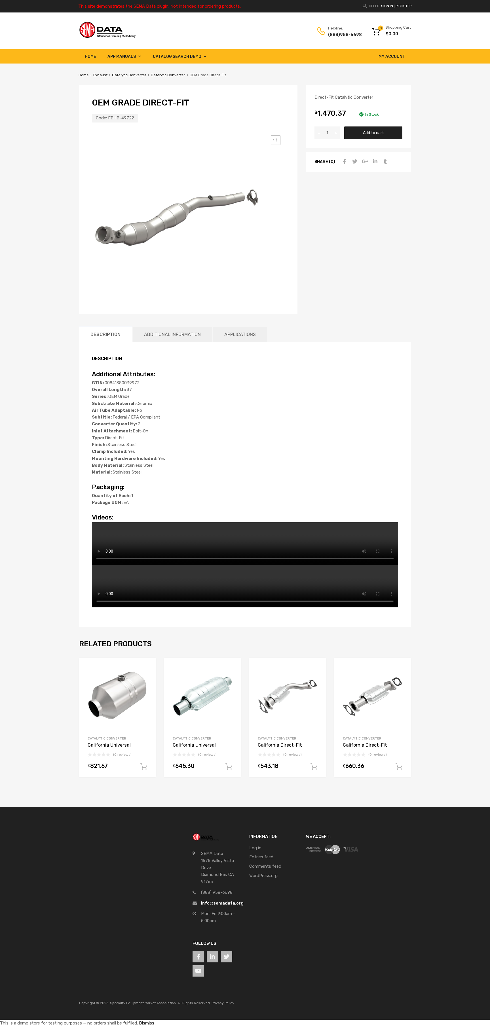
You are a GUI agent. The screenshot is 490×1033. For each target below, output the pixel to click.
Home (90, 56)
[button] (275, 140)
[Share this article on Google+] (364, 161)
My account (392, 56)
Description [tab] (105, 334)
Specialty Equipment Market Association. (143, 1003)
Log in (255, 847)
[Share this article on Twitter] (354, 161)
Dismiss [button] (146, 1023)
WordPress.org (263, 875)
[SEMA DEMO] (107, 36)
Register (404, 6)
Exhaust (100, 75)
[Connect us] (198, 956)
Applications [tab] (240, 334)
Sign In (387, 6)
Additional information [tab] (172, 334)
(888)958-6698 (342, 34)
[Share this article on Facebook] (343, 161)
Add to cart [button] (143, 766)
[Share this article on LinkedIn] (374, 161)
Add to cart (373, 132)
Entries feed (261, 856)
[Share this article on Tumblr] (384, 161)
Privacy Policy (223, 1003)
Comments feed (265, 866)
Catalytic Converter (129, 75)
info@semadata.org (222, 903)
